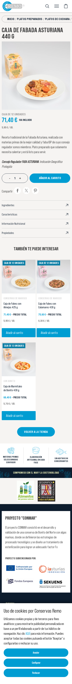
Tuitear (26, 190)
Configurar (36, 662)
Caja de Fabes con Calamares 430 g (47, 305)
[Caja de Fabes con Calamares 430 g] (53, 276)
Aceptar (36, 652)
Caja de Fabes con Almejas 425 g (12, 305)
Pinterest (35, 190)
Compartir (17, 190)
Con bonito (9, 381)
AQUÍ (28, 633)
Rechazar (36, 672)
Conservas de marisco (15, 298)
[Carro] (66, 6)
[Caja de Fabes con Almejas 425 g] (19, 276)
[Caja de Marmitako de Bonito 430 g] (19, 359)
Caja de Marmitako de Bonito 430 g (12, 388)
